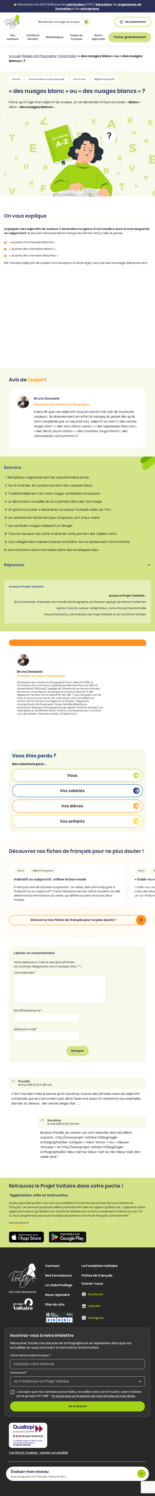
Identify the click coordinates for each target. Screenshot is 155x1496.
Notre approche (98, 37)
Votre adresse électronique (30, 1355)
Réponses (14, 565)
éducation (104, 4)
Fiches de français (76, 37)
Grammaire (67, 56)
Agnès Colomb (67, 608)
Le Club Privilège (58, 1285)
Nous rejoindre (57, 1294)
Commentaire (25, 973)
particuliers (76, 4)
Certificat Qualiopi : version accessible (38, 1452)
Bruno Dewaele (25, 602)
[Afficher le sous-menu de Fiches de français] (85, 37)
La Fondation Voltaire (100, 1266)
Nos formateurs (58, 1275)
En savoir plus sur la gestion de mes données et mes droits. (94, 1396)
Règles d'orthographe (39, 56)
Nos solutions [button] (13, 37)
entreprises (89, 9)
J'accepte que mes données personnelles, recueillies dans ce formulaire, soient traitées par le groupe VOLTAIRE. (81, 1394)
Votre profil (19, 1373)
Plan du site (55, 1304)
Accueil (14, 56)
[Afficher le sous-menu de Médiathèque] (62, 37)
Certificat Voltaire (32, 37)
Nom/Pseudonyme (28, 1010)
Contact (52, 1266)
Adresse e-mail (25, 1029)
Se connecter (135, 22)
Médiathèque (54, 37)
